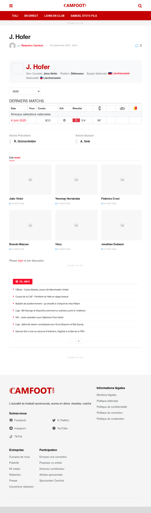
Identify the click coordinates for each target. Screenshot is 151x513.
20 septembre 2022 (60, 45)
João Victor (16, 198)
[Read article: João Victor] (30, 180)
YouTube (62, 428)
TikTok (18, 436)
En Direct (31, 15)
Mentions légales (106, 395)
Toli (15, 15)
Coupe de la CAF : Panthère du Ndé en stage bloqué (41, 296)
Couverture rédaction (21, 486)
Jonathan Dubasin (112, 244)
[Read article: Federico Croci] (122, 180)
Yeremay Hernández (67, 198)
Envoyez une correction (53, 457)
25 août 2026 (17, 203)
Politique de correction (110, 412)
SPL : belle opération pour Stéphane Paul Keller (39, 317)
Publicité (14, 462)
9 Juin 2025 (18, 120)
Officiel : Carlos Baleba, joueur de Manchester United (42, 289)
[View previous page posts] (72, 341)
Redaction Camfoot (32, 45)
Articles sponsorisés (51, 474)
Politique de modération (110, 418)
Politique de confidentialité (112, 407)
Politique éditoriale (107, 401)
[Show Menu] (11, 5)
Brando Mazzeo (19, 244)
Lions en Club (54, 15)
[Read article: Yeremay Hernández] (76, 180)
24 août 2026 (63, 203)
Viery (58, 244)
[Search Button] (140, 5)
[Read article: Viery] (76, 225)
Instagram (20, 428)
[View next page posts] (79, 341)
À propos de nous (19, 457)
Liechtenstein (121, 73)
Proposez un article (50, 462)
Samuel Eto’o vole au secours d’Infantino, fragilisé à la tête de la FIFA (49, 331)
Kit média (14, 469)
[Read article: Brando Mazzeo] (30, 225)
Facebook (20, 420)
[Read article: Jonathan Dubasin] (122, 225)
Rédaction (15, 474)
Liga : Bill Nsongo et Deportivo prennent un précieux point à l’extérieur (50, 310)
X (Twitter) (63, 420)
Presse (13, 480)
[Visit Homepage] (75, 5)
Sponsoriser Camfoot (51, 480)
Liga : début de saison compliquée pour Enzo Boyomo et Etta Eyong (49, 324)
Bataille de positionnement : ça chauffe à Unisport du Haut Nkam (47, 303)
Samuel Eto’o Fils (84, 15)
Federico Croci (110, 198)
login (20, 260)
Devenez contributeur (51, 469)
